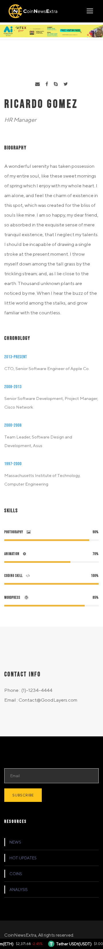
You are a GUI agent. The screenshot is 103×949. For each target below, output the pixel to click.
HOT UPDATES (23, 858)
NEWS (15, 842)
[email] (37, 84)
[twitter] (66, 84)
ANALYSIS (18, 889)
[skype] (56, 84)
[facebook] (46, 84)
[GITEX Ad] (51, 30)
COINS (15, 873)
